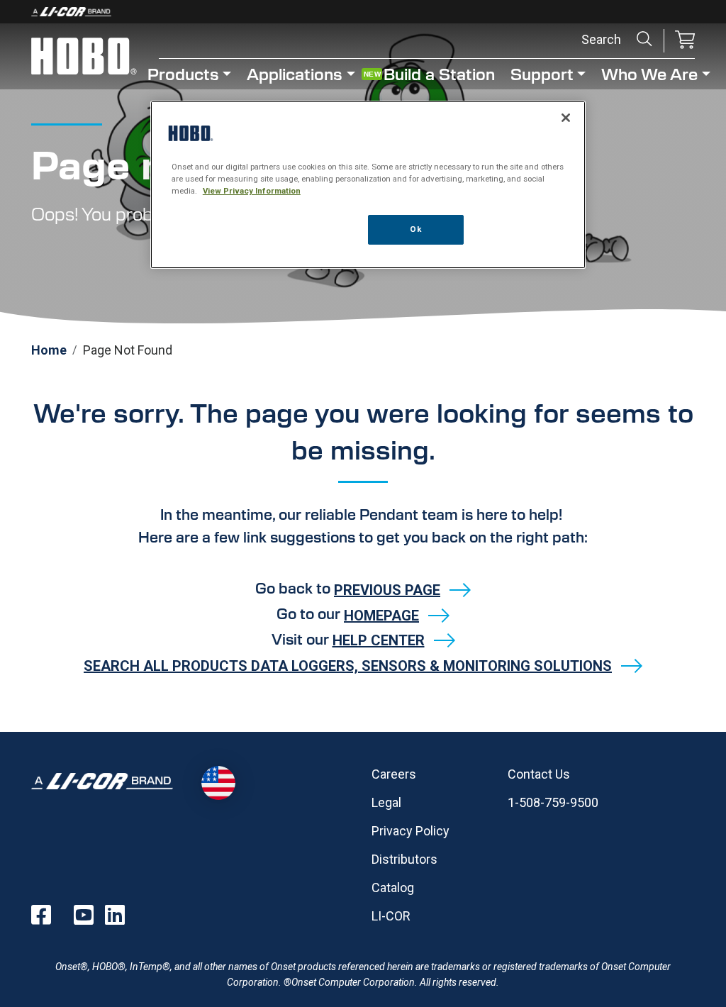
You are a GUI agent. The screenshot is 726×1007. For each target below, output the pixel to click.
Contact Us (539, 774)
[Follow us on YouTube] (84, 915)
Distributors (404, 859)
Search (644, 39)
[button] (685, 40)
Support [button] (542, 73)
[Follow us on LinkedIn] (115, 915)
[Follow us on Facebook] (41, 915)
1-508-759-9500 (553, 802)
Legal (386, 802)
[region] (368, 185)
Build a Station (439, 73)
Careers (394, 774)
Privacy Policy (410, 830)
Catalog (393, 887)
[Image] (363, 11)
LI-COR (391, 915)
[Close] (565, 117)
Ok (415, 229)
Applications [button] (294, 73)
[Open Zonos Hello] (218, 783)
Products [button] (183, 73)
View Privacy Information (252, 191)
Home (49, 350)
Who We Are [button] (649, 73)
